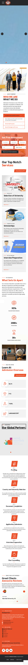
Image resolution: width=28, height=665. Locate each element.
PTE (10, 394)
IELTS (10, 384)
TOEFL (11, 404)
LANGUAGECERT (14, 413)
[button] (2, 34)
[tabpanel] (14, 436)
